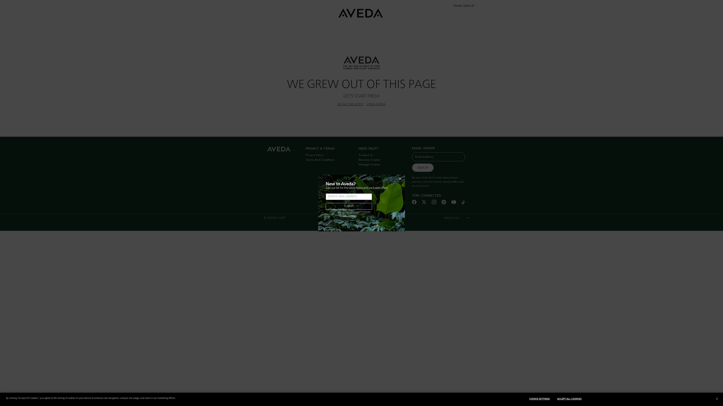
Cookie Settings (539, 399)
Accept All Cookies (569, 399)
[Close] (717, 399)
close (390, 179)
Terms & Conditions (348, 215)
